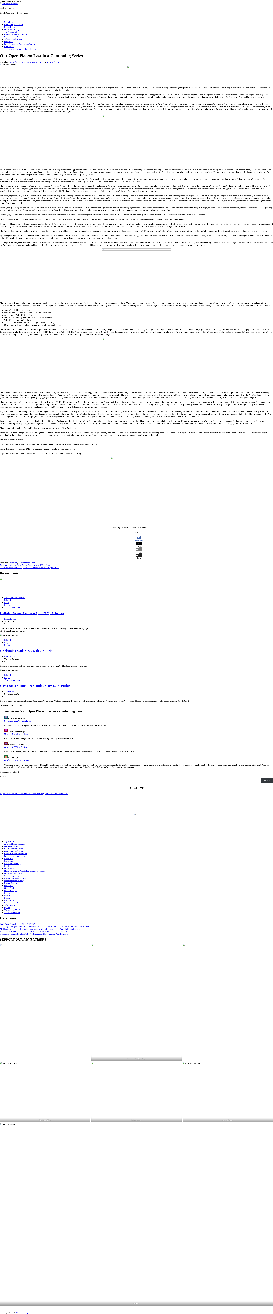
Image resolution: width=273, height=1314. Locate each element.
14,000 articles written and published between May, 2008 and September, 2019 (34, 793)
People (34, 562)
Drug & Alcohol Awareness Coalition (20, 44)
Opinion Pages (10, 890)
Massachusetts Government (16, 878)
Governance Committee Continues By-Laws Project (35, 685)
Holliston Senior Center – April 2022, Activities (32, 613)
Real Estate (9, 900)
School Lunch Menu (13, 39)
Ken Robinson (10, 656)
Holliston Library (11, 29)
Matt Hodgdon (53, 62)
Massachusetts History (14, 880)
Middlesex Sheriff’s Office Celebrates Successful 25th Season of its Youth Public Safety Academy (42, 929)
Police (7, 895)
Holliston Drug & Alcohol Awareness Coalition (24, 871)
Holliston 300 (10, 868)
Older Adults (9, 888)
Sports (7, 645)
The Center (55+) (11, 32)
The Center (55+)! (12, 910)
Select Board (9, 27)
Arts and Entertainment (14, 597)
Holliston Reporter (8, 8)
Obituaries (8, 41)
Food (6, 602)
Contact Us (9, 46)
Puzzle (7, 898)
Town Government (12, 607)
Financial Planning (12, 863)
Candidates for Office (13, 849)
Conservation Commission (15, 34)
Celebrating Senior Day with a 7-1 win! (27, 650)
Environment (24, 562)
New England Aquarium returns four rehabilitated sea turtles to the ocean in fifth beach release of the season (47, 926)
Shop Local (9, 22)
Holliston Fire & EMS (14, 873)
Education (13, 562)
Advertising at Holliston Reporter (23, 49)
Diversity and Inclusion (14, 856)
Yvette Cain (9, 691)
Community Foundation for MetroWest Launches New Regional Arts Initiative (34, 934)
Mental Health (10, 883)
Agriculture (9, 841)
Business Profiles (11, 846)
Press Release (10, 619)
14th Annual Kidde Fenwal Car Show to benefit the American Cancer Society (33, 931)
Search (3, 776)
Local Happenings (12, 876)
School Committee (12, 37)
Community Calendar (13, 24)
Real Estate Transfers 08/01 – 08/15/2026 (18, 924)
